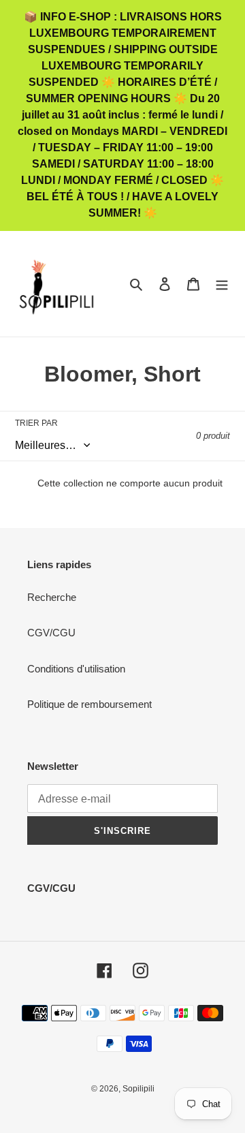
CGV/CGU (51, 632)
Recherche (51, 597)
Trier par (36, 423)
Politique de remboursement (89, 704)
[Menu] (222, 283)
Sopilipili (138, 1088)
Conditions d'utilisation (76, 668)
